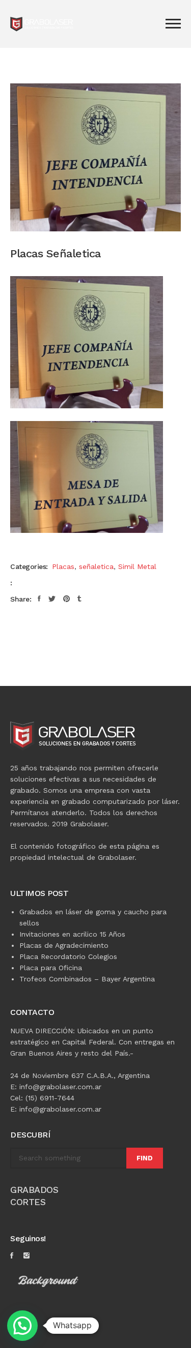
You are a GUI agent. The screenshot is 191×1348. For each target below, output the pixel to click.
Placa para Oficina (50, 968)
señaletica (96, 566)
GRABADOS (34, 1189)
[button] (22, 1325)
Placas (63, 566)
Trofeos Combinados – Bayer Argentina (87, 979)
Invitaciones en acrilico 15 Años (72, 934)
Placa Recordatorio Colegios (68, 956)
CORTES (27, 1201)
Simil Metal (137, 566)
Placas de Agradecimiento (63, 945)
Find (145, 1158)
